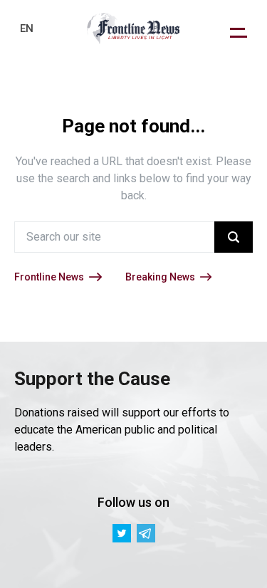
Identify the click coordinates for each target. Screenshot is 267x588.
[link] (134, 28)
